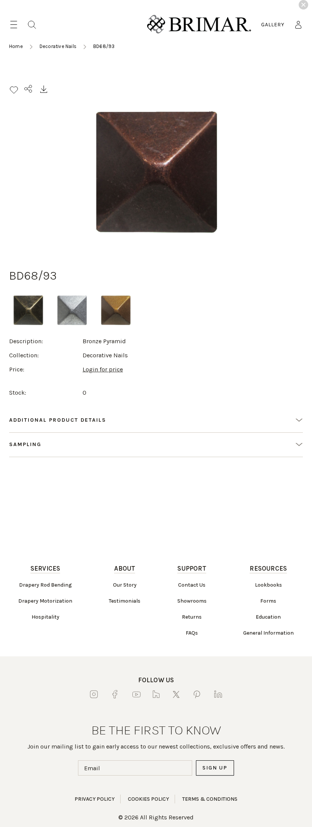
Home (16, 46)
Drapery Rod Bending (45, 585)
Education (268, 617)
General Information (268, 633)
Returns (192, 617)
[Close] (303, 5)
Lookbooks (268, 585)
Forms (268, 601)
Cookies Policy (148, 799)
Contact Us (191, 585)
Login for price (103, 369)
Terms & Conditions (209, 799)
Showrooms (192, 601)
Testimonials (124, 601)
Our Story (125, 585)
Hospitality (45, 617)
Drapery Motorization (45, 601)
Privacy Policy (95, 799)
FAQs (192, 633)
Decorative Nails (58, 46)
